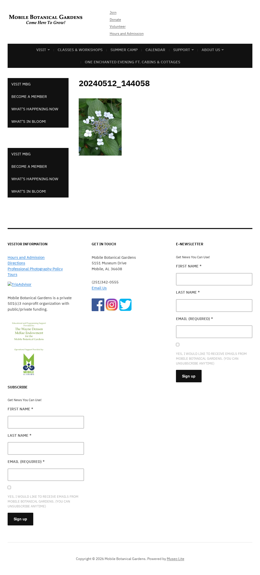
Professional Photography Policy (35, 268)
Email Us (99, 287)
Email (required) (26, 461)
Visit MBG (20, 84)
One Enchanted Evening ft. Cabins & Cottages (132, 61)
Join (113, 12)
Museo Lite (175, 558)
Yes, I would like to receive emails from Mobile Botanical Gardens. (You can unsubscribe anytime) (43, 501)
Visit (41, 49)
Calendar (155, 49)
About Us (211, 49)
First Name (20, 408)
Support (181, 49)
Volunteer (118, 26)
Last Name (19, 435)
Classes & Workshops (80, 49)
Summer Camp (124, 49)
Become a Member (29, 96)
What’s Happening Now (34, 109)
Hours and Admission (127, 33)
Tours (12, 274)
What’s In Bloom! (28, 121)
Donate (115, 19)
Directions (16, 263)
